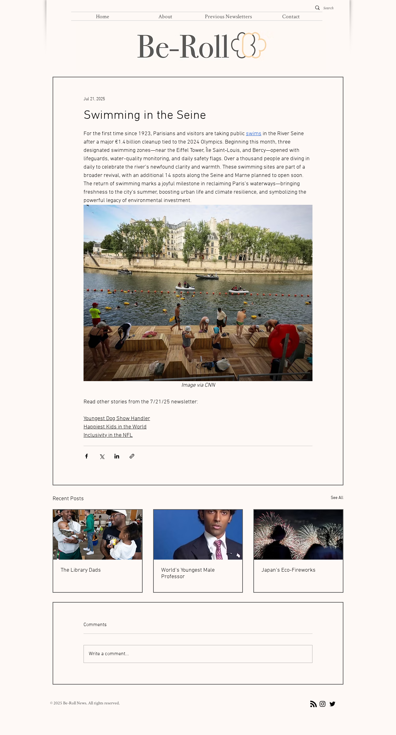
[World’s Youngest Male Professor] (198, 535)
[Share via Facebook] (86, 456)
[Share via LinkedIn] (117, 456)
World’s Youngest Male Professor (188, 573)
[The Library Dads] (97, 535)
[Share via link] (132, 456)
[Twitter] (332, 704)
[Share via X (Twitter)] (102, 456)
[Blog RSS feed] (313, 704)
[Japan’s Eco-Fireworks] (298, 535)
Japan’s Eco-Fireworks (288, 570)
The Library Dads (81, 570)
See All (337, 498)
